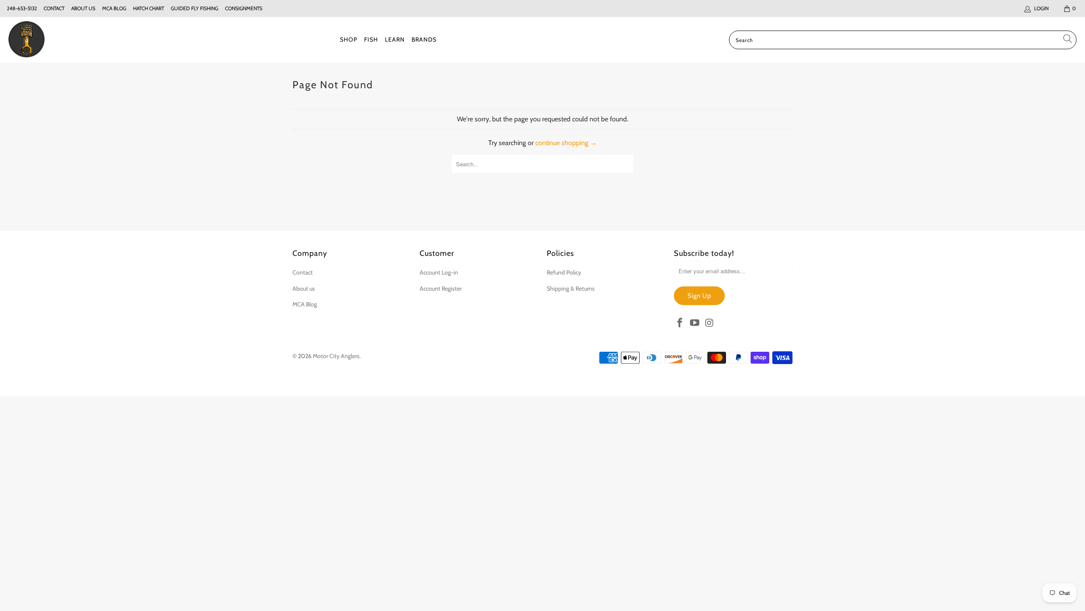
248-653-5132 (22, 8)
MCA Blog (114, 8)
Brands (424, 39)
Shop (348, 39)
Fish (371, 39)
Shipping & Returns (571, 288)
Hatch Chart (148, 8)
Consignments (243, 8)
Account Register (441, 288)
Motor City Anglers (336, 356)
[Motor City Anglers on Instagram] (709, 323)
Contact (54, 8)
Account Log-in (439, 272)
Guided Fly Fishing (194, 8)
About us (83, 8)
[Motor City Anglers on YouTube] (695, 323)
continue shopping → (566, 143)
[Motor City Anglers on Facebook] (680, 323)
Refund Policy (564, 272)
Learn (395, 39)
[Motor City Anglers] (26, 40)
